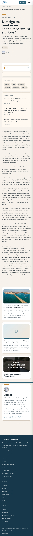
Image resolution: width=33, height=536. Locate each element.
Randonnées (21, 84)
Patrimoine (7, 87)
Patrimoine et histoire (8, 465)
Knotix (10, 530)
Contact (22, 2)
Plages (13, 84)
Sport (3, 497)
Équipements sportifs (8, 515)
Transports (5, 512)
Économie (4, 491)
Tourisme (7, 84)
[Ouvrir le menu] (29, 2)
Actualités (24, 87)
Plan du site (5, 521)
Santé (3, 500)
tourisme (5, 48)
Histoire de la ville (7, 476)
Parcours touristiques (8, 473)
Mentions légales (6, 518)
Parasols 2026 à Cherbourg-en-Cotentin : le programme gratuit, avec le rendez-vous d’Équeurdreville (15, 110)
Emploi (4, 488)
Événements (16, 87)
